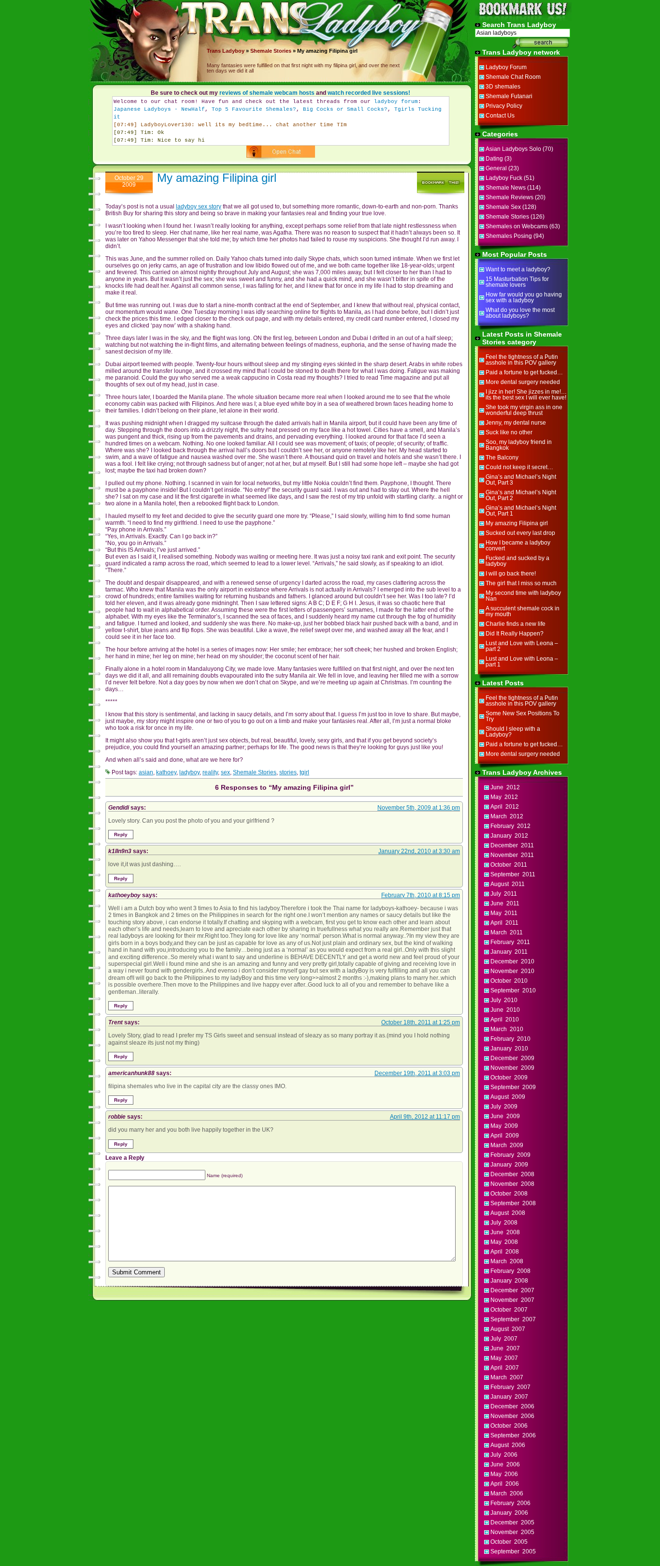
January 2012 (509, 835)
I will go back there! (511, 573)
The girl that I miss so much (521, 583)
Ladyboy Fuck (504, 178)
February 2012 (510, 826)
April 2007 (504, 1367)
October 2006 (509, 1425)
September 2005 (513, 1551)
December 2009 (512, 1058)
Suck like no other (509, 432)
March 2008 (506, 1261)
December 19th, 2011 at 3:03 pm (417, 1073)
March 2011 (506, 932)
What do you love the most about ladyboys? (520, 313)
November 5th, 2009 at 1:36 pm (418, 807)
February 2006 (510, 1503)
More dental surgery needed (523, 382)
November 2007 (512, 1300)
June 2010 (505, 1009)
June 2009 (505, 1116)
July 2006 (503, 1454)
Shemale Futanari (509, 96)
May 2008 (504, 1242)
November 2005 (512, 1532)
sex (225, 772)
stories (288, 772)
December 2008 (512, 1174)
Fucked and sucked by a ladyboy (517, 561)
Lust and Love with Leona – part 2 (522, 646)
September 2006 (513, 1435)
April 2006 (504, 1483)
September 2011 (512, 874)
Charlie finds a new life (515, 623)
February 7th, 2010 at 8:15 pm (420, 895)
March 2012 (506, 816)
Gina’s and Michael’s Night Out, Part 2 (521, 495)
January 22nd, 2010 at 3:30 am (419, 851)
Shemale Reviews (509, 197)
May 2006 (504, 1474)
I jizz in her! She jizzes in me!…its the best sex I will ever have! (526, 394)
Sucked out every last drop (520, 533)
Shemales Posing (509, 236)
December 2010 (512, 961)
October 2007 (509, 1309)
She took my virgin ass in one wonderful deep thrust (524, 410)
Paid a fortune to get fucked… (524, 372)
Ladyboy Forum (506, 67)
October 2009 (509, 1077)
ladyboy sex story (198, 206)
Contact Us (500, 115)
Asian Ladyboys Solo (513, 149)
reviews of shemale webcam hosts (267, 92)
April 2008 (504, 1251)
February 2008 (510, 1271)
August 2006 (507, 1445)
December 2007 (512, 1290)
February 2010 (510, 1038)
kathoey (166, 772)
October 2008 (509, 1193)
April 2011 (504, 922)
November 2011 (512, 855)
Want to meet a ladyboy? (518, 269)
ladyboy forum (396, 101)
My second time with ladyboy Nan (523, 596)
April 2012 (504, 806)
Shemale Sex (503, 207)
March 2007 (506, 1377)
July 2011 (503, 893)
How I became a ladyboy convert (518, 545)
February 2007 (510, 1387)
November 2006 (512, 1416)
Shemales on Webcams (517, 226)
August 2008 (507, 1213)
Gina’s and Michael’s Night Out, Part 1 (521, 510)
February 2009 (510, 1155)
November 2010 (512, 971)
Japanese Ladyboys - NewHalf (159, 109)
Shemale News (506, 187)
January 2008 (509, 1280)
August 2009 (507, 1096)
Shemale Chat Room (513, 77)
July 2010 (503, 1000)
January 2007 (509, 1396)
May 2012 (504, 797)
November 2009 (512, 1067)
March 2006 (506, 1493)
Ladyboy (233, 51)
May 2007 (504, 1358)
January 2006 (509, 1512)
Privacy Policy (504, 106)
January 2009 (509, 1164)
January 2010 (509, 1048)
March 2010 (506, 1029)
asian (146, 772)
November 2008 (512, 1184)
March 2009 (506, 1145)
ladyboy (189, 772)
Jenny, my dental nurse (516, 422)
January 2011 (509, 951)
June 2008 (505, 1232)
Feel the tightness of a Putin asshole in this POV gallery (522, 360)
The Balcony (502, 457)
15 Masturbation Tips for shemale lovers (517, 282)
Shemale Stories (270, 51)
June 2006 (505, 1464)
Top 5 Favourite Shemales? (254, 109)
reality (210, 772)
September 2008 (513, 1203)
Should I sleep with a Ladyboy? (513, 731)
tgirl (304, 772)
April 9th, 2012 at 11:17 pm (425, 1116)
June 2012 (505, 787)
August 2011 (507, 884)
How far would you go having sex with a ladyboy (524, 297)
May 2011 (503, 913)
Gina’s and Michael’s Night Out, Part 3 (521, 479)
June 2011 (504, 903)
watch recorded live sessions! (369, 92)
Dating (494, 158)
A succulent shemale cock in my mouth (523, 611)
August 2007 (507, 1329)
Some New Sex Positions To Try (523, 716)
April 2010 (504, 1019)
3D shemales (503, 86)
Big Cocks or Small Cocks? (345, 109)
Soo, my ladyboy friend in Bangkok (519, 445)
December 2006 (512, 1406)
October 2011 (508, 864)
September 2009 (513, 1087)
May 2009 (504, 1126)
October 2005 (509, 1541)
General (496, 168)
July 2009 (503, 1106)
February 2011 (510, 942)
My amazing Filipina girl (216, 177)
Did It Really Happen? (515, 633)
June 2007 (505, 1348)
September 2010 (513, 990)
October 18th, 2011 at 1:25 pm (420, 1022)
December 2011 (512, 845)
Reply (121, 834)
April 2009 (504, 1135)
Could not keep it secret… (519, 467)
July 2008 (503, 1222)
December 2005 (512, 1522)
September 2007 (513, 1319)
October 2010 (509, 980)
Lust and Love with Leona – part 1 (522, 661)
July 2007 (503, 1338)
